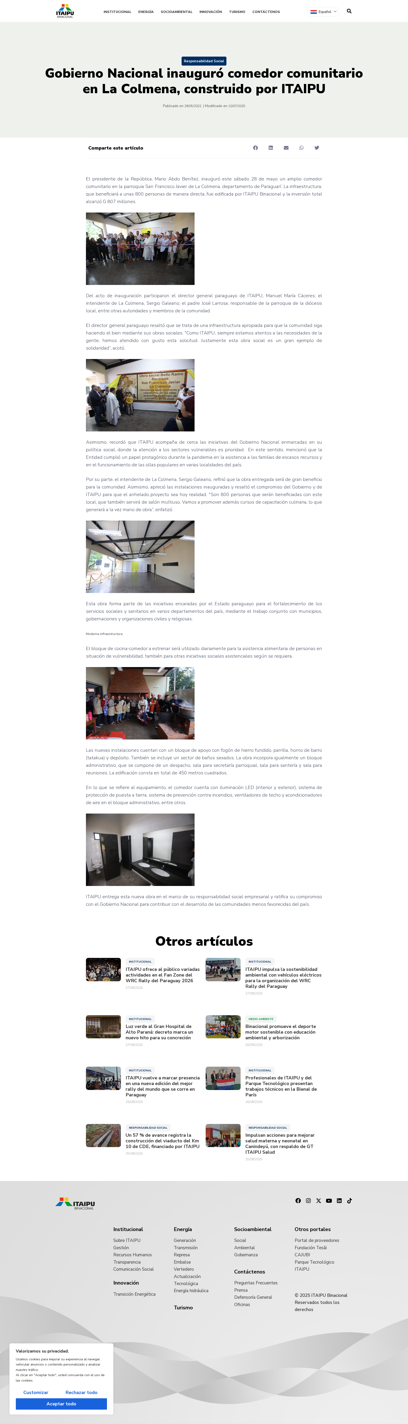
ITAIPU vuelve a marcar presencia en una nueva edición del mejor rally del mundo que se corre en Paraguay (163, 1086)
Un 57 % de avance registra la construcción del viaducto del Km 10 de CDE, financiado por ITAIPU (163, 1140)
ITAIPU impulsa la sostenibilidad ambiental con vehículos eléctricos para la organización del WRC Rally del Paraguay (283, 978)
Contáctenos (266, 12)
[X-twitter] (318, 1201)
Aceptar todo (61, 1404)
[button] (255, 147)
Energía (146, 12)
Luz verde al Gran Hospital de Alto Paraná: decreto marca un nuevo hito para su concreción (159, 1032)
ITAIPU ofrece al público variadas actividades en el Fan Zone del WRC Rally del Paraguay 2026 (163, 975)
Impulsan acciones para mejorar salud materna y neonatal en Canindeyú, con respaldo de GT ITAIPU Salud (280, 1143)
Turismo (237, 12)
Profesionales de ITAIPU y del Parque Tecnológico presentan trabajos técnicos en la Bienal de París (281, 1086)
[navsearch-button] (349, 11)
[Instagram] (308, 1201)
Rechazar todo (81, 1392)
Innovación (211, 12)
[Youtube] (329, 1201)
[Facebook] (298, 1201)
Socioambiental (176, 12)
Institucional (117, 12)
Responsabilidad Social (204, 61)
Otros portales (313, 1229)
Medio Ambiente (261, 1019)
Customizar (35, 1392)
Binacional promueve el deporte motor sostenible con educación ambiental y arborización (280, 1032)
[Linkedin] (339, 1201)
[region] (61, 1379)
